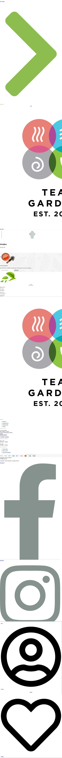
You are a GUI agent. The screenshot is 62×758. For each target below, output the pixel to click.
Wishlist (2, 756)
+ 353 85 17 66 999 (4, 437)
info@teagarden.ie (3, 434)
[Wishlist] (31, 754)
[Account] (31, 687)
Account (2, 689)
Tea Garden (2, 1)
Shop (2, 623)
